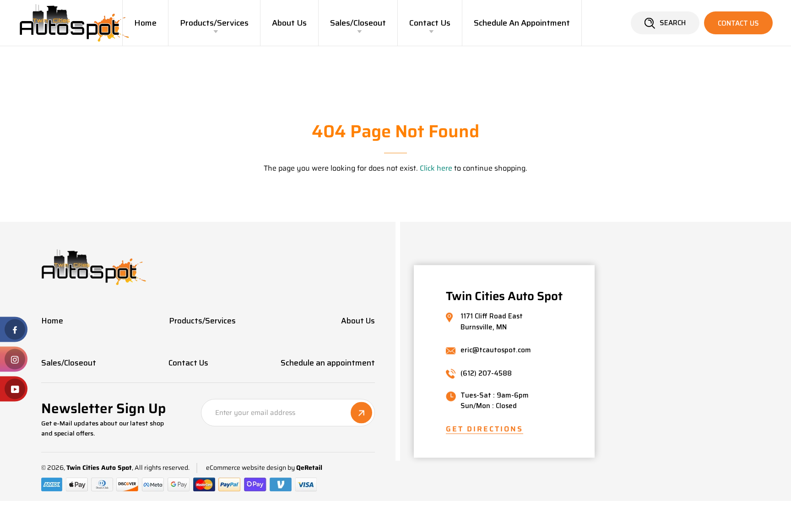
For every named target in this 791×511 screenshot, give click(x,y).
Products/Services (214, 22)
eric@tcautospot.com (496, 350)
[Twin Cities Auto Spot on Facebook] (13, 329)
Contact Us (429, 22)
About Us (289, 22)
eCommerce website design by (250, 468)
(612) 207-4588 (486, 373)
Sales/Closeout (358, 22)
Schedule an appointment (522, 22)
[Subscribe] (361, 413)
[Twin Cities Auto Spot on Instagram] (13, 359)
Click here (436, 168)
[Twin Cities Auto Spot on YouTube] (13, 389)
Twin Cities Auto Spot (99, 468)
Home (145, 22)
